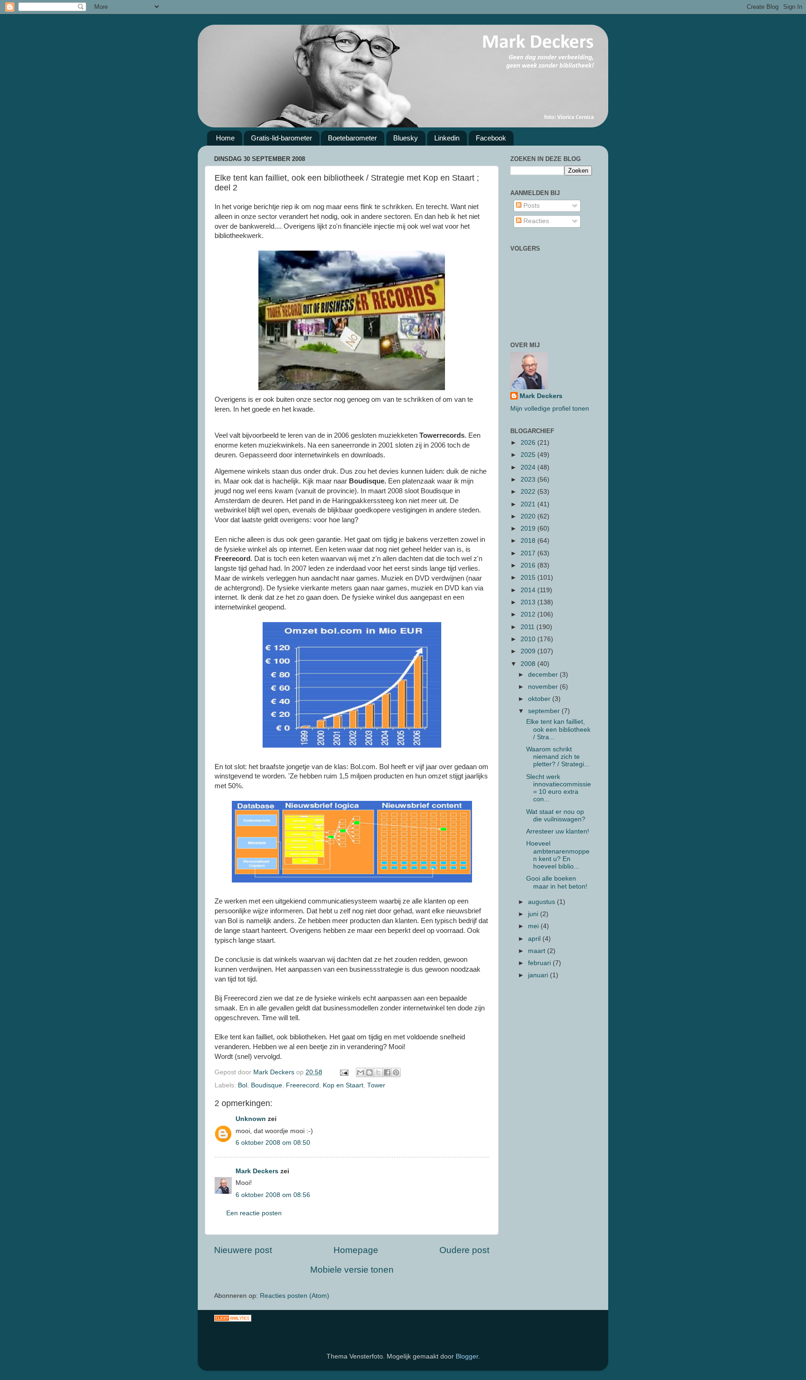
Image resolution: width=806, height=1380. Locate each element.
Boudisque (266, 1085)
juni (534, 914)
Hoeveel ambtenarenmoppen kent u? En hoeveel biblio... (558, 855)
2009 (529, 651)
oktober (540, 698)
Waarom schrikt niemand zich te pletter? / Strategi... (558, 757)
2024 (529, 467)
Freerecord (302, 1085)
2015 (529, 577)
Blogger (467, 1356)
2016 (529, 565)
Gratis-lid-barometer (281, 138)
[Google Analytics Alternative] (232, 1319)
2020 (529, 516)
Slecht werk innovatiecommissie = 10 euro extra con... (558, 788)
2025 (529, 454)
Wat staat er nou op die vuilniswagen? (555, 815)
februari (540, 963)
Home (225, 138)
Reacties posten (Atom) (294, 1295)
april (535, 938)
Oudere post (464, 1250)
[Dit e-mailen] (360, 1072)
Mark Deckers (257, 1171)
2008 (529, 663)
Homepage (356, 1250)
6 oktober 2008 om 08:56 (273, 1194)
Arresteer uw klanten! (557, 831)
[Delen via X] (378, 1072)
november (544, 686)
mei (534, 926)
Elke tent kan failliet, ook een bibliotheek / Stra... (558, 729)
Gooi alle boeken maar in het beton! (556, 882)
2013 (529, 602)
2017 (529, 553)
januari (539, 975)
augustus (542, 901)
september (545, 711)
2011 (528, 626)
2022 (529, 491)
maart (537, 950)
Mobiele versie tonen (352, 1270)
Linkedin (446, 138)
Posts (530, 205)
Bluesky (405, 138)
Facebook (491, 138)
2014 (529, 590)
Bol (242, 1085)
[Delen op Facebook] (387, 1072)
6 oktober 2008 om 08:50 (273, 1142)
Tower (376, 1085)
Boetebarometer (352, 138)
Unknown (251, 1118)
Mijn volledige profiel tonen (549, 408)
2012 (529, 614)
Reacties (535, 220)
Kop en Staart (343, 1085)
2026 (529, 442)
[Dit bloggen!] (369, 1072)
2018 (529, 540)
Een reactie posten (254, 1213)
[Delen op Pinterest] (396, 1072)
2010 (529, 639)
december (544, 674)
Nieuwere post (243, 1250)
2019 (529, 528)
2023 (529, 479)
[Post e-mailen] (343, 1072)
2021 (529, 504)
